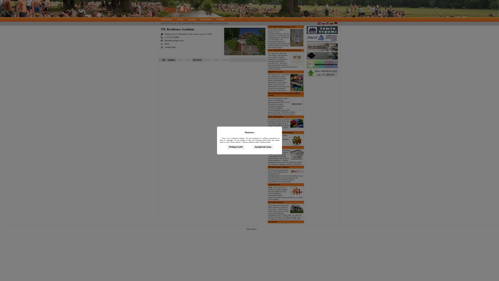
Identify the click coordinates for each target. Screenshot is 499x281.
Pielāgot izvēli (235, 147)
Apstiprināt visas (263, 147)
